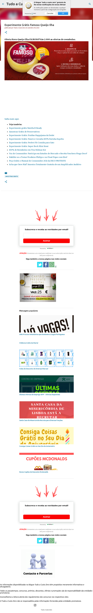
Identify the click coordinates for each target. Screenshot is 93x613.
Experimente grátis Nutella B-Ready (25, 128)
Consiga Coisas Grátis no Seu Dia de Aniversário (37, 446)
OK (63, 13)
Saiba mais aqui (12, 119)
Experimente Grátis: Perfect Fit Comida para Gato (31, 142)
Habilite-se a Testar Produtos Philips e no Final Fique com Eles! (38, 157)
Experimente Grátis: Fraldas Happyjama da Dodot (31, 135)
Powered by (28, 13)
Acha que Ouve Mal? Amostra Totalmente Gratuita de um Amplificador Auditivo (45, 164)
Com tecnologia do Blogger (47, 605)
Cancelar (50, 13)
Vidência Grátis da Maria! (28, 343)
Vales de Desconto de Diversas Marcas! (33, 369)
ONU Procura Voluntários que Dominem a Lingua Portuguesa (42, 334)
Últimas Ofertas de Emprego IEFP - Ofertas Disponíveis (39, 394)
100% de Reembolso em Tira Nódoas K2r (27, 150)
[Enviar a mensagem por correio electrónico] (6, 174)
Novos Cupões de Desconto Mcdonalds (33, 472)
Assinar (46, 241)
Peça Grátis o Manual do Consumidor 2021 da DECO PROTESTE (37, 161)
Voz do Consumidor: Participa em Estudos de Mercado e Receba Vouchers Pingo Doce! (48, 153)
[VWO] (34, 13)
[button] (6, 32)
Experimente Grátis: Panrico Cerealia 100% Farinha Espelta (36, 139)
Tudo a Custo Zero (21, 4)
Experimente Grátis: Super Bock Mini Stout (28, 146)
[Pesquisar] (89, 4)
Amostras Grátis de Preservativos (24, 132)
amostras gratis (11, 176)
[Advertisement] (46, 99)
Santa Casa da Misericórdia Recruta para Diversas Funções (41, 420)
